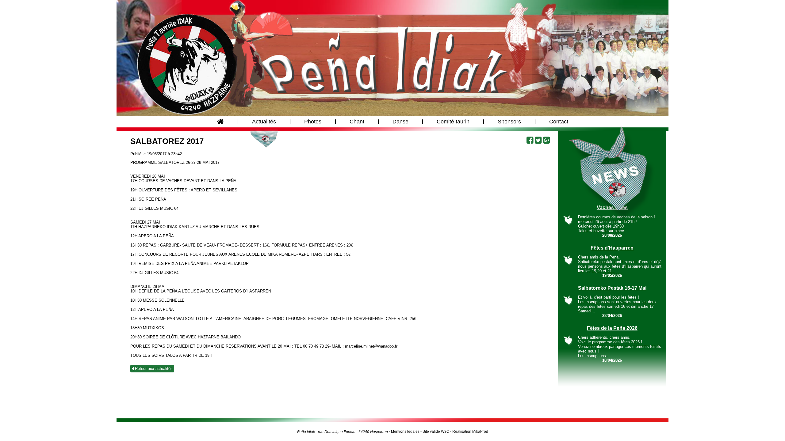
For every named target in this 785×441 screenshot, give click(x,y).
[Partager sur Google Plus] (546, 140)
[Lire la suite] (568, 220)
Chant (357, 122)
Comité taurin (453, 122)
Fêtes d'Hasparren (612, 248)
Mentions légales (405, 431)
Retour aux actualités (153, 368)
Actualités (264, 122)
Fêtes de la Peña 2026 (612, 328)
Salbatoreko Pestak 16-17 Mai (612, 288)
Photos (312, 122)
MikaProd (480, 431)
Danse (400, 122)
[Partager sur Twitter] (537, 140)
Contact (558, 122)
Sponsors (509, 122)
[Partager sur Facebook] (529, 140)
